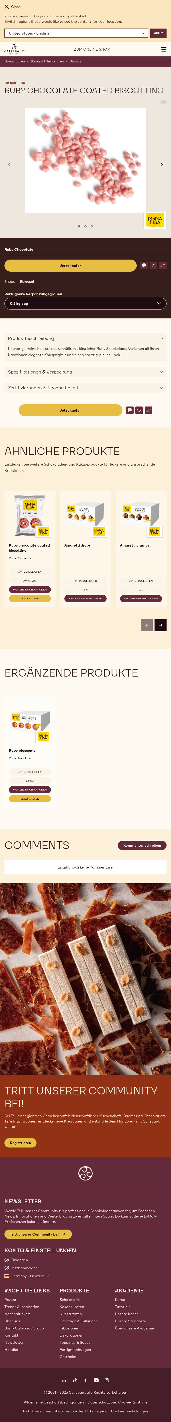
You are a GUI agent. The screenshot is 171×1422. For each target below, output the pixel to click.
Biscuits (75, 61)
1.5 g (85, 589)
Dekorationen (14, 61)
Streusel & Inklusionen (47, 61)
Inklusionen (69, 1328)
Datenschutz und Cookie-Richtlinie (117, 1402)
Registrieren (20, 1143)
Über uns (12, 1321)
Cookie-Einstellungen (129, 1411)
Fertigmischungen (75, 1349)
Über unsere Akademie (134, 1328)
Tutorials (122, 1306)
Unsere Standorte (130, 1321)
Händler (11, 1349)
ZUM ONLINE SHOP (92, 49)
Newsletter (14, 1342)
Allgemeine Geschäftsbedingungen (54, 1402)
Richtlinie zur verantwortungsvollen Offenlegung (65, 1411)
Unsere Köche (127, 1314)
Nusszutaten (71, 1314)
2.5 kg (30, 780)
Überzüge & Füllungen (79, 1321)
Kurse (120, 1299)
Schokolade (70, 1299)
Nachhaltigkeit (17, 1314)
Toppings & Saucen (76, 1342)
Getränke (68, 1356)
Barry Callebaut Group (24, 1328)
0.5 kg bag (30, 580)
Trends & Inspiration (21, 1306)
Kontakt (11, 1335)
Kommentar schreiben (142, 845)
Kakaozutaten (72, 1306)
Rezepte (11, 1299)
